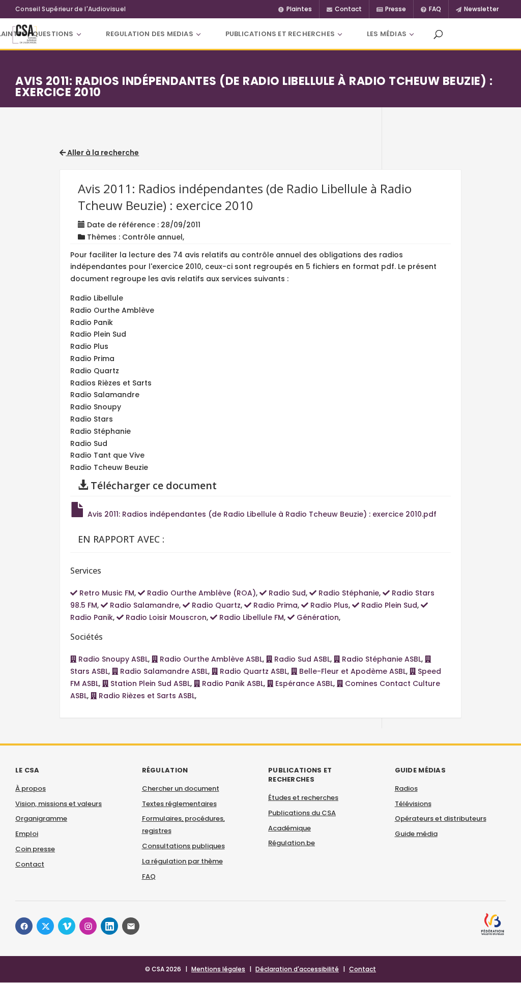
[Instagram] (88, 926)
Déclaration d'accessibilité (297, 969)
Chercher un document (180, 788)
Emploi (26, 834)
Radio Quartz (215, 605)
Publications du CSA (302, 813)
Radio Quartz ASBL (252, 671)
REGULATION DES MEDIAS (149, 34)
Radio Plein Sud (388, 605)
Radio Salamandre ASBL (163, 671)
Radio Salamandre (143, 605)
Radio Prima (274, 605)
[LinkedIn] (109, 926)
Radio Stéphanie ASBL (380, 659)
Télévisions (413, 804)
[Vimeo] (66, 926)
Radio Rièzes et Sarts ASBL (146, 696)
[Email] (130, 926)
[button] (438, 34)
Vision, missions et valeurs (58, 804)
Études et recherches (303, 797)
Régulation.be (291, 843)
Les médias (387, 34)
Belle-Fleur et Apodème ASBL (351, 671)
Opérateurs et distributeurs (440, 818)
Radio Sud (286, 593)
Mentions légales (218, 969)
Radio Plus (328, 605)
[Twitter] (45, 926)
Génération (317, 617)
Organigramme (41, 818)
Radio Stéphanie (347, 593)
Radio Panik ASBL (232, 683)
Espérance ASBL (303, 683)
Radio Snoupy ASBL (112, 659)
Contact (29, 864)
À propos (30, 788)
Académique (289, 828)
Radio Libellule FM (250, 617)
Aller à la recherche (102, 152)
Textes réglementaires (179, 804)
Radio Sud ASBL (301, 659)
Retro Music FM (105, 593)
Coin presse (35, 849)
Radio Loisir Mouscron (165, 617)
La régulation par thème (182, 861)
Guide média (416, 834)
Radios (406, 788)
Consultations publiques (183, 846)
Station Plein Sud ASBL (149, 683)
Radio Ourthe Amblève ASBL (210, 659)
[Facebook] (24, 926)
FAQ (149, 876)
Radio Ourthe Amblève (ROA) (200, 593)
